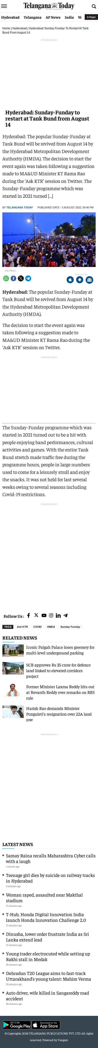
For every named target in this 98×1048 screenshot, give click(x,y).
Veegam (63, 1040)
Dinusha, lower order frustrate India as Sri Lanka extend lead (47, 936)
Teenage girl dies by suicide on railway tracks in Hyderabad (50, 878)
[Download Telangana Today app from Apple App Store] (70, 280)
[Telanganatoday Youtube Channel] (44, 616)
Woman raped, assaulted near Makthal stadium (44, 897)
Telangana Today (19, 207)
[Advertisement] (49, 555)
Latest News (17, 844)
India (69, 17)
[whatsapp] (6, 278)
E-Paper (91, 16)
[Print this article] (89, 280)
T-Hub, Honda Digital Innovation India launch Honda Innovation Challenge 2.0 (46, 917)
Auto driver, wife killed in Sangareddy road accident (47, 995)
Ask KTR (22, 626)
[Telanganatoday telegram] (65, 616)
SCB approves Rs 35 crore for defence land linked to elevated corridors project (58, 670)
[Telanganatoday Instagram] (51, 616)
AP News (53, 17)
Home (6, 28)
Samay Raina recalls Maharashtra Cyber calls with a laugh (51, 858)
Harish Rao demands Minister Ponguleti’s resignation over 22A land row (59, 713)
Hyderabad (10, 17)
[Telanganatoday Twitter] (36, 616)
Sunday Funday (70, 626)
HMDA (51, 626)
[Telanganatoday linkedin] (58, 616)
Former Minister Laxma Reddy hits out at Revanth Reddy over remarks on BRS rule (60, 692)
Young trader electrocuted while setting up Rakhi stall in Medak (48, 956)
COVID (37, 626)
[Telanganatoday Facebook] (28, 616)
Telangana (32, 17)
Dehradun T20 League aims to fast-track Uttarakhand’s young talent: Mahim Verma (48, 976)
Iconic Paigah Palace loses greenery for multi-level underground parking (60, 649)
